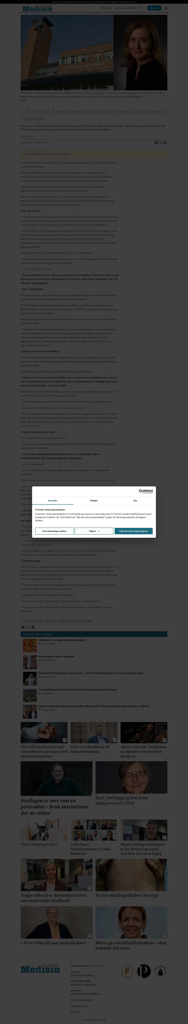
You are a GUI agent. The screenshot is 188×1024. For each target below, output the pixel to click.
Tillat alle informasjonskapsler (133, 531)
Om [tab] (135, 500)
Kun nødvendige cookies (54, 531)
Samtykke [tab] (53, 500)
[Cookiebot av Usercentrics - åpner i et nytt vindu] (141, 491)
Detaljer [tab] (94, 500)
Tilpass (92, 531)
